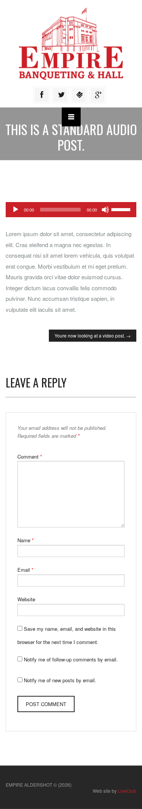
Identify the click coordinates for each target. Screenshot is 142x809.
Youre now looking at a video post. (93, 335)
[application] (71, 209)
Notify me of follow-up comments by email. (71, 659)
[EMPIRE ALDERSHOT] (71, 43)
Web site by (114, 790)
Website (26, 599)
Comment (29, 456)
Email (25, 569)
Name (25, 540)
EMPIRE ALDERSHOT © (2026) (39, 784)
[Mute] (105, 209)
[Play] (15, 209)
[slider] (122, 209)
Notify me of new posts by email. (60, 680)
